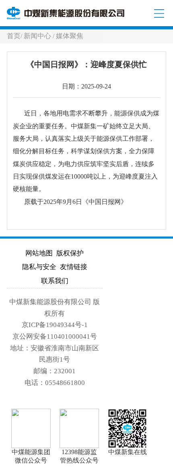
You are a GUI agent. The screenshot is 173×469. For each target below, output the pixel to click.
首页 (14, 36)
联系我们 (54, 281)
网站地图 (39, 253)
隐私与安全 (39, 267)
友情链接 (73, 267)
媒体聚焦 (69, 36)
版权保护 (70, 253)
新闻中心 (38, 36)
